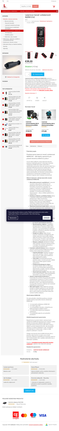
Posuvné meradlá (9, 23)
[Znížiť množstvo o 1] (30, 75)
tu (39, 214)
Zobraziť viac (29, 390)
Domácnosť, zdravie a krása (10, 42)
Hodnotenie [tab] (33, 146)
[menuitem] (10, 11)
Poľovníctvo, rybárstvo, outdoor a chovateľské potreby (11, 39)
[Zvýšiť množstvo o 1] (30, 73)
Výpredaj (5, 48)
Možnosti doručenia (47, 70)
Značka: (30, 22)
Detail (28, 135)
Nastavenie (13, 218)
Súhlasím (47, 218)
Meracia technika (9, 21)
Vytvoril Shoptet (53, 424)
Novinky (5, 46)
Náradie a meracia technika (10, 19)
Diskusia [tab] (40, 146)
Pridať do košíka (39, 74)
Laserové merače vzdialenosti (12, 30)
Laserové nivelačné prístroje (12, 25)
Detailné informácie (30, 93)
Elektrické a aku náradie (11, 37)
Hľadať (35, 6)
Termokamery (8, 32)
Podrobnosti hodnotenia (46, 21)
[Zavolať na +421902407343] (4, 1)
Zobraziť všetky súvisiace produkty (41, 141)
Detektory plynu (9, 34)
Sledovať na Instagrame (13, 77)
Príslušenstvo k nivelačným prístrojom (12, 28)
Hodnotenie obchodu (29, 358)
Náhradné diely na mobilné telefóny (12, 44)
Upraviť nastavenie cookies (36, 424)
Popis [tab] (27, 146)
